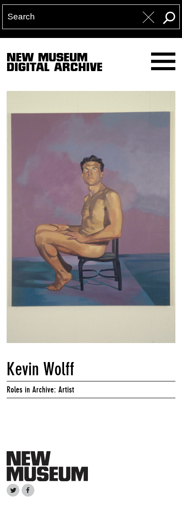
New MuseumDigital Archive (54, 64)
